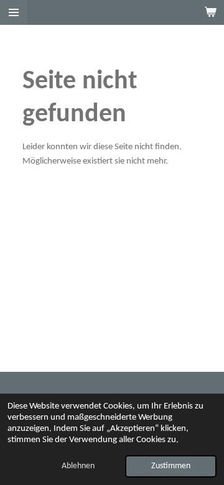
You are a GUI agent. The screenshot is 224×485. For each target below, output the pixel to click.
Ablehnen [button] (78, 466)
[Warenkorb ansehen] (210, 12)
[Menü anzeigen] (13, 12)
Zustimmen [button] (170, 466)
